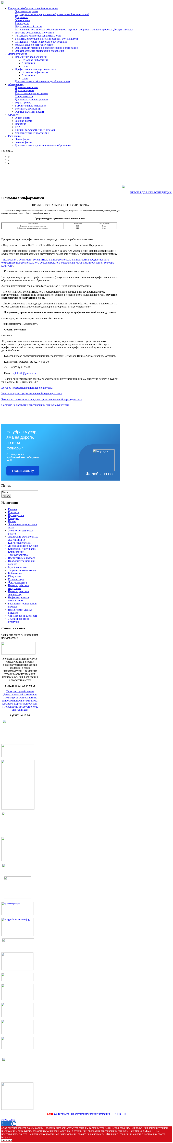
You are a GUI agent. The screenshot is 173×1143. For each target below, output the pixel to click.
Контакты (13, 512)
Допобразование (17, 53)
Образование (22, 20)
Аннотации (28, 63)
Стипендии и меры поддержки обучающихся (41, 41)
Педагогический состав (28, 26)
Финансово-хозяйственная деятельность (38, 35)
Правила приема (24, 90)
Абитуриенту (15, 84)
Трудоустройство (18, 554)
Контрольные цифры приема (31, 93)
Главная (12, 509)
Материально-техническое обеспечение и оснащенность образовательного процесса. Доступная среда (74, 29)
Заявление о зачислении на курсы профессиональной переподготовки (41, 399)
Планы (12, 521)
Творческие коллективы (22, 570)
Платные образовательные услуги (34, 32)
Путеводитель (16, 515)
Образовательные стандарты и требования (39, 50)
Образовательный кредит (29, 111)
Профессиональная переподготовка (35, 69)
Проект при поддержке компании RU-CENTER (98, 1113)
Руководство (22, 23)
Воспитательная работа (21, 557)
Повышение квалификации (31, 56)
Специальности (24, 96)
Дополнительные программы (32, 133)
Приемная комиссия (26, 87)
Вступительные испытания (30, 105)
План (25, 66)
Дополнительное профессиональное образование (43, 145)
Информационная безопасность (18, 599)
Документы (21, 17)
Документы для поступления (31, 99)
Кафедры (13, 518)
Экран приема (23, 102)
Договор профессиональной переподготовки (27, 387)
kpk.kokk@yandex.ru (24, 373)
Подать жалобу (23, 470)
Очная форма (22, 117)
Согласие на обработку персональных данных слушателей (35, 404)
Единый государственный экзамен (35, 129)
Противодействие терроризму (18, 593)
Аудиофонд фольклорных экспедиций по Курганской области (23, 539)
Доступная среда (17, 582)
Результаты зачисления (28, 108)
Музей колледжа (17, 567)
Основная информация (35, 59)
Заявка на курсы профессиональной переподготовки (31, 393)
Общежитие (15, 576)
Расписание (15, 136)
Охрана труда (16, 579)
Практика (20, 123)
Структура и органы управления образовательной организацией (52, 14)
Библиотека (15, 573)
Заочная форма (23, 120)
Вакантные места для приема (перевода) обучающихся (46, 38)
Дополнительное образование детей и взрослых (42, 81)
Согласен (6, 1140)
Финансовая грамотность (22, 615)
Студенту (13, 114)
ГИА (17, 126)
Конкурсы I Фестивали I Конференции (22, 550)
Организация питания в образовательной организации (46, 47)
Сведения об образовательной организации (33, 8)
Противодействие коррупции (18, 587)
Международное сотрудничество (34, 44)
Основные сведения (26, 11)
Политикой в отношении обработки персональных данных (92, 1130)
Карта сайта (8, 1119)
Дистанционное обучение (23, 545)
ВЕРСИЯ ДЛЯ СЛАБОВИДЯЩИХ (151, 192)
